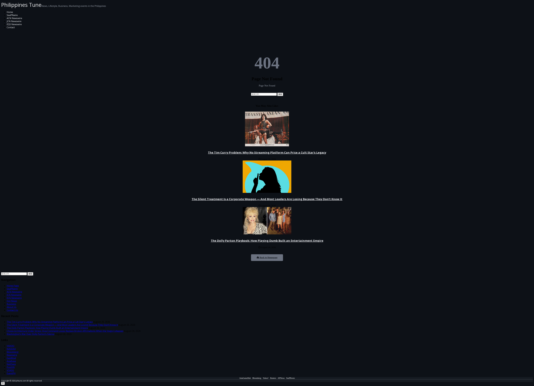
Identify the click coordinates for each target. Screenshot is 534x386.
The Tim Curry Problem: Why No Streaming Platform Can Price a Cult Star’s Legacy (267, 152)
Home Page (13, 285)
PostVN (11, 367)
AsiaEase (11, 361)
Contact (11, 27)
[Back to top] (3, 383)
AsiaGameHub (245, 378)
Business (11, 304)
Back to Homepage (268, 257)
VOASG (10, 370)
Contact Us (12, 310)
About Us (11, 307)
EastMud (11, 358)
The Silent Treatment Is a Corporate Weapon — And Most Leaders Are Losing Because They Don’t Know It (267, 199)
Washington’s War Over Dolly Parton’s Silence (30, 334)
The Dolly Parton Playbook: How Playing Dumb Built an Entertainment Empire (267, 240)
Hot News (12, 300)
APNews (281, 378)
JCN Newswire (14, 21)
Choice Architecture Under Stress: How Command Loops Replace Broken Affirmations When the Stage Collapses (65, 331)
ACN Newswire (14, 18)
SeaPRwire (12, 15)
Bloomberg (12, 351)
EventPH (11, 373)
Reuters (273, 378)
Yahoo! (266, 378)
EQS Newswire (14, 24)
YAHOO (10, 345)
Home (10, 12)
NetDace (11, 364)
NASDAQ (11, 348)
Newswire (12, 355)
